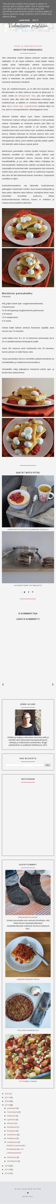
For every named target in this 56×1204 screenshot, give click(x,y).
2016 (7, 1173)
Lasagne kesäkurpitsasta (28, 979)
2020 (7, 1101)
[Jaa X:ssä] (25, 592)
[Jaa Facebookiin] (29, 592)
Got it (35, 20)
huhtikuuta (11, 1138)
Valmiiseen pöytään (31, 1189)
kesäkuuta (11, 1131)
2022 (7, 1093)
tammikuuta (12, 1161)
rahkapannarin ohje (26, 95)
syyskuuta (11, 1119)
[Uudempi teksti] (3, 684)
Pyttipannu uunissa (28, 1081)
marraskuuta (12, 1112)
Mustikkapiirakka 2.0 (15, 1149)
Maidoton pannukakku (16, 1145)
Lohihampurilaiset (14, 1152)
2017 (7, 1169)
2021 (7, 1097)
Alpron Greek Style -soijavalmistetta (22, 106)
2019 (7, 1105)
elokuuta (11, 1123)
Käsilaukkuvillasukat (28, 917)
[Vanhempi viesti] (53, 684)
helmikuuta (12, 1157)
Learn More (24, 20)
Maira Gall (28, 1196)
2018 (7, 1165)
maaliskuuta (12, 1142)
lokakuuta (11, 1115)
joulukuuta (11, 1108)
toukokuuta (12, 1134)
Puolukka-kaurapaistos (28, 1030)
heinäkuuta (12, 1127)
